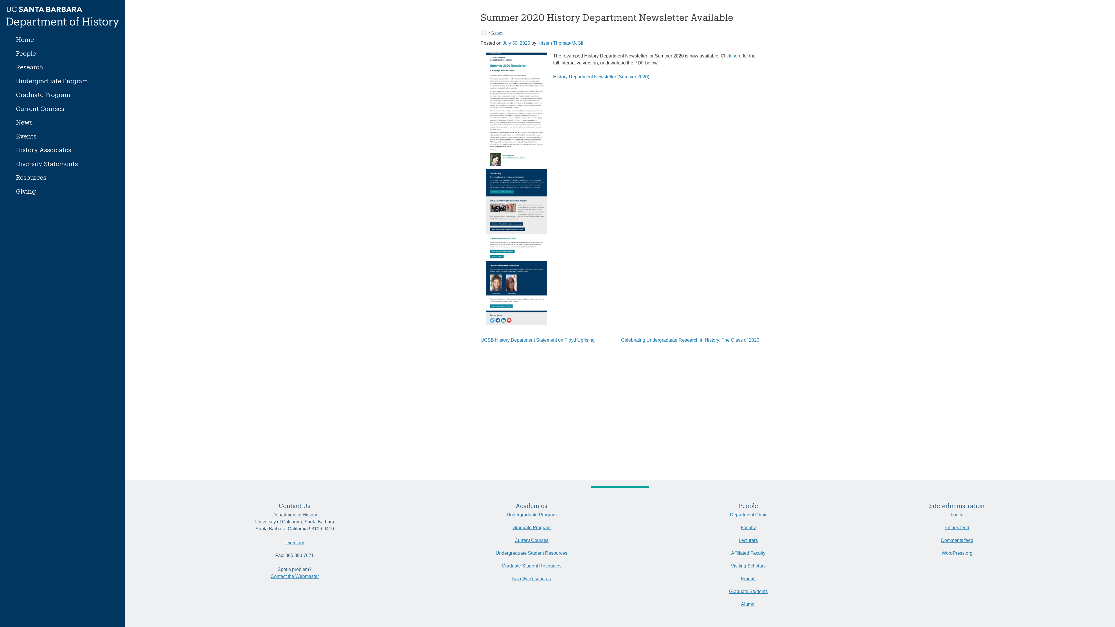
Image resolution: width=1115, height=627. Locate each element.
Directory (294, 542)
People (26, 53)
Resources (31, 177)
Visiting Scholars (748, 565)
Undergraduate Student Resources (531, 553)
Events (26, 136)
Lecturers (748, 540)
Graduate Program (43, 94)
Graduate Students (748, 591)
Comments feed (957, 540)
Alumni (748, 604)
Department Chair (748, 514)
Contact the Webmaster (295, 576)
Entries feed (957, 527)
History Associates (43, 149)
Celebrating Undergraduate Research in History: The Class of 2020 (690, 340)
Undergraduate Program (52, 80)
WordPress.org (957, 553)
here (737, 55)
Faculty (748, 527)
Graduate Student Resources (532, 565)
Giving (26, 191)
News (24, 122)
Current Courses (40, 108)
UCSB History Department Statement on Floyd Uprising (538, 340)
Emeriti (748, 578)
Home (25, 39)
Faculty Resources (531, 578)
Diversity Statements (47, 163)
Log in (957, 514)
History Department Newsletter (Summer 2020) (601, 76)
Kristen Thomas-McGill (561, 43)
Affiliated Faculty (748, 553)
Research (29, 67)
